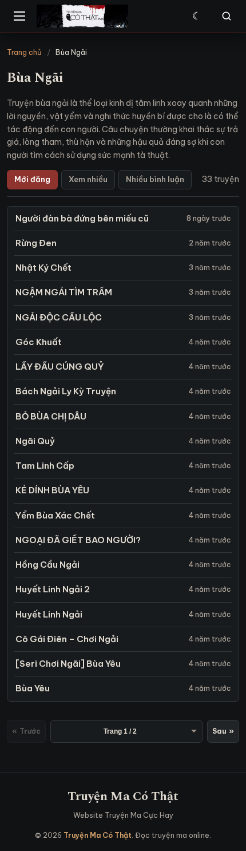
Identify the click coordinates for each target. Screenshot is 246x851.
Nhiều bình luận (155, 179)
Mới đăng (32, 179)
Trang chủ (24, 52)
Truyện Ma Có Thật (123, 796)
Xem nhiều (88, 179)
